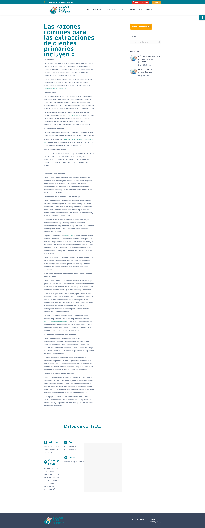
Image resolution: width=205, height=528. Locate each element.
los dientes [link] (68, 236)
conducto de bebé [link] (72, 115)
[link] (202, 17)
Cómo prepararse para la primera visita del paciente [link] (149, 59)
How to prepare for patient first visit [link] (146, 70)
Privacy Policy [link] (155, 522)
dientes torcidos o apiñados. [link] (55, 88)
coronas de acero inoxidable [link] (55, 322)
